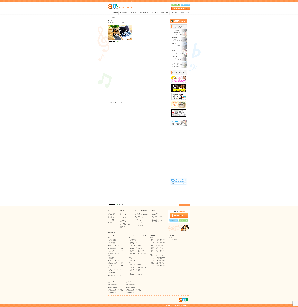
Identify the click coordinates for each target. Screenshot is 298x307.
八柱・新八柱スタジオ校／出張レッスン (138, 267)
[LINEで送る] (118, 41)
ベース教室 (122, 220)
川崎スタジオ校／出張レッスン (115, 253)
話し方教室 (122, 226)
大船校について (138, 216)
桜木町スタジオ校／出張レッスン (137, 250)
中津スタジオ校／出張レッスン (115, 277)
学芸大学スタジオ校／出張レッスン (158, 265)
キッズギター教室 (124, 218)
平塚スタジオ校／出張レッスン (115, 245)
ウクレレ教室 (123, 221)
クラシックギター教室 (124, 217)
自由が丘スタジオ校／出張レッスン (158, 259)
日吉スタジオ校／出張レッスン (136, 247)
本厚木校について (139, 217)
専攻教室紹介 (123, 12)
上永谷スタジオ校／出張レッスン (116, 250)
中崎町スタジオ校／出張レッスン (116, 273)
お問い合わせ (155, 217)
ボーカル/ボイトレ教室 (125, 224)
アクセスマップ (185, 12)
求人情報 (154, 214)
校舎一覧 (134, 12)
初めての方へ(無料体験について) (142, 214)
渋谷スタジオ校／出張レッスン (136, 259)
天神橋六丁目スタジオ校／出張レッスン (117, 275)
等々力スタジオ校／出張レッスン (158, 260)
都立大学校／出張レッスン (135, 260)
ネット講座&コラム (139, 224)
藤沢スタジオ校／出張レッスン (115, 247)
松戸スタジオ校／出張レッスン (136, 264)
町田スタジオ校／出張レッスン (136, 245)
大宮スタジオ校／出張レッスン (136, 274)
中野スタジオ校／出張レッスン (115, 260)
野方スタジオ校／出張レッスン (115, 263)
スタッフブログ (138, 222)
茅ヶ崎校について (139, 219)
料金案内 (174, 12)
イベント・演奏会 (139, 220)
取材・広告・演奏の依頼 (157, 216)
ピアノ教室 (122, 223)
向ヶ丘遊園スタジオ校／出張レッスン (138, 253)
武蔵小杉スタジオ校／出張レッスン (158, 239)
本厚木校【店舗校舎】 (114, 242)
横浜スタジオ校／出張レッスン (115, 251)
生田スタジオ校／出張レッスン (136, 255)
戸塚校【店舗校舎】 (113, 239)
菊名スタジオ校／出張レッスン (157, 243)
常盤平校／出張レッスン (135, 269)
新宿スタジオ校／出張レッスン (115, 257)
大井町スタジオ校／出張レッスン (116, 265)
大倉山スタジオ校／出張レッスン (158, 242)
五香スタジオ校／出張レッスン (136, 270)
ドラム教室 (122, 227)
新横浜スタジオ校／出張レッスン (158, 247)
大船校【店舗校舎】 (113, 243)
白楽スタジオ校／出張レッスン (157, 245)
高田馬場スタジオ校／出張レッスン (116, 259)
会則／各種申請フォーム (157, 221)
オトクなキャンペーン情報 (140, 213)
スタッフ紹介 (154, 12)
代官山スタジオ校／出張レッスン (158, 263)
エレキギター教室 (124, 214)
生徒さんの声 (144, 12)
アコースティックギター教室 (126, 216)
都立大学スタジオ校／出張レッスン (158, 257)
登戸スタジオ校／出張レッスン (136, 251)
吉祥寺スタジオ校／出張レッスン (116, 262)
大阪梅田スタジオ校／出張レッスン (116, 269)
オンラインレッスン (124, 213)
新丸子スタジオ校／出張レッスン (158, 240)
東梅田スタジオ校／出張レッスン (116, 270)
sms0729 (121, 22)
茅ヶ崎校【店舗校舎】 (114, 240)
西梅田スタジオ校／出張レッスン (116, 272)
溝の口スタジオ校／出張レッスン (158, 251)
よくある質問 (164, 12)
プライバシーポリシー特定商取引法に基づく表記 (157, 220)
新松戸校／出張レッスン (135, 266)
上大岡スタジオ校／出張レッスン (116, 248)
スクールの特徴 (113, 12)
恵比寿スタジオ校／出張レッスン (158, 262)
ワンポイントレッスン (140, 225)
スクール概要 (155, 213)
